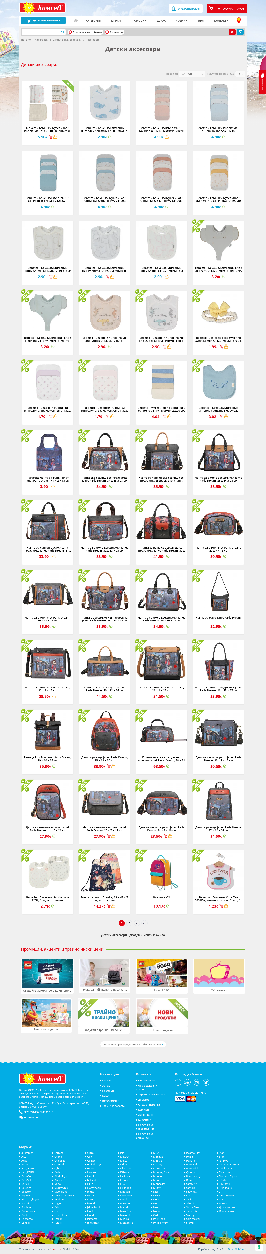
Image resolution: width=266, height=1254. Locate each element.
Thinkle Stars (226, 1168)
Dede (57, 1172)
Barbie (25, 1184)
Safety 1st (191, 1184)
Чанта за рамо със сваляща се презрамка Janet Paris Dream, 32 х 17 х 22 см (161, 550)
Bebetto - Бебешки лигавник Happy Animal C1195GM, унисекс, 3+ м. (104, 271)
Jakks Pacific (94, 1207)
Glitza (90, 1153)
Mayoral (125, 1215)
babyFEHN (27, 1172)
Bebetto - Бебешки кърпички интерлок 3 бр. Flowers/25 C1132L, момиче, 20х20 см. (47, 411)
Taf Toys (223, 1160)
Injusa (90, 1191)
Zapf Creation (227, 1195)
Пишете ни (31, 1117)
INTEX (90, 1195)
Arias (24, 1160)
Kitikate (124, 1172)
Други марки (227, 1207)
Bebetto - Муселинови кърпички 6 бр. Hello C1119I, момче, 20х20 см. (161, 409)
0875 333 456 (31, 1112)
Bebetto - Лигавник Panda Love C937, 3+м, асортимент (47, 898)
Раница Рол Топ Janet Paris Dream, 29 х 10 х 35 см (47, 759)
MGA (156, 1153)
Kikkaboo (125, 1168)
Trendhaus (225, 1188)
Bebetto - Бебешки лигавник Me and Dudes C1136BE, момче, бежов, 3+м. (104, 341)
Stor (221, 1156)
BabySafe (26, 1180)
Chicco (58, 1156)
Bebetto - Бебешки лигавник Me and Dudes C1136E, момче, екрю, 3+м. (161, 341)
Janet (90, 1211)
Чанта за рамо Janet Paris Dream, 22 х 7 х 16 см (218, 549)
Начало (76, 21)
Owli (155, 1215)
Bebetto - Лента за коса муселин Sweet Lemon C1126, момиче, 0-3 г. (218, 339)
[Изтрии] (70, 32)
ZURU (222, 1199)
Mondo (157, 1176)
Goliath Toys (94, 1164)
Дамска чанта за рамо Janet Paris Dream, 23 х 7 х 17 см (218, 759)
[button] (227, 8)
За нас (161, 20)
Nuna (156, 1211)
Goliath (91, 1160)
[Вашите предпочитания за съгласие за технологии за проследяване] (259, 1247)
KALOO (124, 1156)
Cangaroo (27, 1219)
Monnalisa (159, 1184)
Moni (156, 1180)
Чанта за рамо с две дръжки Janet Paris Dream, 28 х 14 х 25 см (218, 479)
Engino (58, 1203)
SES (188, 1195)
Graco (90, 1168)
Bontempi (27, 1207)
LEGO (105, 1095)
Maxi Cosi (125, 1211)
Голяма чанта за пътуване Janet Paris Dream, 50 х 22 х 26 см (104, 689)
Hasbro (91, 1172)
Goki (89, 1156)
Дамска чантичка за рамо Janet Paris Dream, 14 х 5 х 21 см (47, 828)
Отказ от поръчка (149, 1104)
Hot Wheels (94, 1188)
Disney (58, 1180)
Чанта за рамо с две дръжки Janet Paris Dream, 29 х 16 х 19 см (161, 619)
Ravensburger (110, 1100)
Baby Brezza (28, 1168)
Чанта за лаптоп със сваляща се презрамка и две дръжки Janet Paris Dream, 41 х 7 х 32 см (161, 480)
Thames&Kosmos (229, 1164)
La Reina (125, 1176)
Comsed (59, 1164)
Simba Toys (192, 1207)
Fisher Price (61, 1215)
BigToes (25, 1195)
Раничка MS (161, 897)
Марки (116, 20)
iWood (91, 1203)
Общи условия (147, 1080)
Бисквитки (144, 1120)
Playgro (190, 1160)
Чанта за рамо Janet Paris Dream (218, 617)
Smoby (190, 1215)
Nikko (156, 1195)
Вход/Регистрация (188, 8)
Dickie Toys (60, 1176)
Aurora (25, 1164)
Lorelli (123, 1199)
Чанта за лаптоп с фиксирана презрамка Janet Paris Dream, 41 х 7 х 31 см (47, 550)
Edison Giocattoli (64, 1195)
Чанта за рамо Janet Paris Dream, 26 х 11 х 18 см (47, 619)
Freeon (58, 1219)
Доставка (143, 1099)
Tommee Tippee (228, 1176)
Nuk (155, 1207)
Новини (182, 20)
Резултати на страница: (220, 73)
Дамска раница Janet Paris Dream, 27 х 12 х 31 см (218, 828)
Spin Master (193, 1219)
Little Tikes (126, 1195)
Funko (58, 1222)
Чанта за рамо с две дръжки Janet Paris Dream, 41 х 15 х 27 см (218, 689)
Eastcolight (60, 1191)
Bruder (25, 1215)
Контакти (221, 20)
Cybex (58, 1168)
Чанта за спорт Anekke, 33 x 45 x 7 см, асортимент (104, 898)
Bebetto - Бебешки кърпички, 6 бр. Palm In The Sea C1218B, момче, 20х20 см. (218, 131)
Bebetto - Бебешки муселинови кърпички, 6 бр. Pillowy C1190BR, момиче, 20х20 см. (161, 201)
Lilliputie (125, 1191)
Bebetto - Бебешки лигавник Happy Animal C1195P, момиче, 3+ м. (161, 271)
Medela (124, 1219)
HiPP (90, 1184)
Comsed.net (56, 1249)
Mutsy (157, 1188)
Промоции (139, 20)
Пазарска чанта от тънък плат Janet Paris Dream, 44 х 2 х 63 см (47, 479)
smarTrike (192, 1211)
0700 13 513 (46, 1112)
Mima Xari (159, 1156)
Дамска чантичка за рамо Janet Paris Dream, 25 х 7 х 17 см (104, 828)
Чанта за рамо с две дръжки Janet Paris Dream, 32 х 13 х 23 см (104, 549)
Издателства (226, 1211)
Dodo (57, 1184)
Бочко (223, 1203)
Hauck (91, 1176)
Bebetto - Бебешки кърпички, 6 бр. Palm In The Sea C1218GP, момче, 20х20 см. (47, 201)
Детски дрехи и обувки (67, 39)
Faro (57, 1211)
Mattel (124, 1207)
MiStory (157, 1164)
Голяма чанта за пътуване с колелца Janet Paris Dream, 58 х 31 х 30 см (161, 760)
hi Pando (92, 1180)
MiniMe (157, 1160)
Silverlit (190, 1203)
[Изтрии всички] (232, 32)
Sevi (188, 1199)
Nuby (156, 1203)
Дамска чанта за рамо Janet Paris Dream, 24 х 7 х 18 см (161, 828)
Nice (155, 1191)
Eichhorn (59, 1199)
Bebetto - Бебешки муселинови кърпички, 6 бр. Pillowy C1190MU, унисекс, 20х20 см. (218, 201)
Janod (90, 1215)
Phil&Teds (159, 1219)
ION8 (90, 1199)
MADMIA (125, 1203)
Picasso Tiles (193, 1153)
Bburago (26, 1188)
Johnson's (93, 1222)
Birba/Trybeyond (31, 1199)
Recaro (190, 1180)
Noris (156, 1199)
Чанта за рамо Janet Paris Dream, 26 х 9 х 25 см (161, 689)
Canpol (25, 1222)
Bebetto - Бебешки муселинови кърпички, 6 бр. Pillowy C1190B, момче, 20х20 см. (104, 201)
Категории (93, 20)
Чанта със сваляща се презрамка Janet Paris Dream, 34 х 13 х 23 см (104, 479)
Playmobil (192, 1168)
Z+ (220, 1191)
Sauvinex (191, 1191)
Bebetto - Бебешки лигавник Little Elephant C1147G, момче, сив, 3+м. (218, 269)
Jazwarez (92, 1219)
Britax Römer (29, 1211)
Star (221, 1153)
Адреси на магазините (239, 20)
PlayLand (191, 1164)
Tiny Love (224, 1172)
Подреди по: (171, 73)
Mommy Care (161, 1172)
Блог (200, 20)
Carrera (58, 1153)
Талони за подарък (113, 1106)
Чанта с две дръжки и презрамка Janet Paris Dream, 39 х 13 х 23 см (105, 619)
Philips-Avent (160, 1222)
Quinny (190, 1172)
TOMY (222, 1180)
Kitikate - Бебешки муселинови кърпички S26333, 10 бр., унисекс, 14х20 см (47, 131)
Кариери (143, 1109)
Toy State (224, 1184)
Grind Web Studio (237, 1249)
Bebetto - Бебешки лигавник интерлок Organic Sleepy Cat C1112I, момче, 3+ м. (218, 411)
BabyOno (26, 1176)
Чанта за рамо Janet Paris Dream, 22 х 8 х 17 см (47, 689)
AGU (23, 1156)
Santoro (191, 1188)
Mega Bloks (126, 1222)
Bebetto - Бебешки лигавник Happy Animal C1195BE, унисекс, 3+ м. (47, 271)
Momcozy (159, 1168)
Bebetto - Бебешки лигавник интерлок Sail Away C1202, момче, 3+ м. (104, 131)
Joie (122, 1153)
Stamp (190, 1222)
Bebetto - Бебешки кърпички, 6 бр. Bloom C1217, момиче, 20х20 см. (161, 131)
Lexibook (125, 1188)
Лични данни (146, 1114)
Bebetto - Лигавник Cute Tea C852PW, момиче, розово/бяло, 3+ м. (218, 900)
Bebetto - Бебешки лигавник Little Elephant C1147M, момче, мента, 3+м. (47, 341)
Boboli (25, 1203)
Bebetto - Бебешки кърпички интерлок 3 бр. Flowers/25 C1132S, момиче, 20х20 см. (104, 411)
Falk (56, 1207)
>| (144, 923)
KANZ (123, 1160)
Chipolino (59, 1160)
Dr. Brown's (61, 1188)
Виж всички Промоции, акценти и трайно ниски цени (132, 1044)
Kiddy (123, 1164)
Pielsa (189, 1156)
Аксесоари (92, 39)
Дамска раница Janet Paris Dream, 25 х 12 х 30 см (104, 759)
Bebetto (26, 1191)
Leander (125, 1180)
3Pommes (27, 1153)
